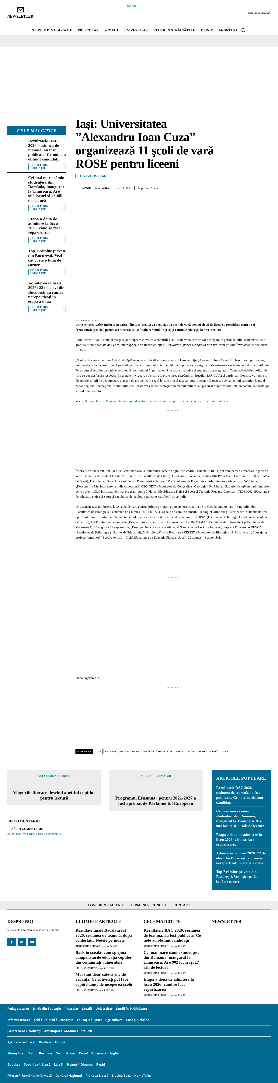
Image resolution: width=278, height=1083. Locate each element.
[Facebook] (223, 187)
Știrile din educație (39, 167)
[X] (231, 187)
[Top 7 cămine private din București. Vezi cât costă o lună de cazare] (16, 257)
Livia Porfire (101, 188)
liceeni (110, 751)
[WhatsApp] (249, 187)
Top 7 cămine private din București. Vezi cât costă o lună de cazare (47, 257)
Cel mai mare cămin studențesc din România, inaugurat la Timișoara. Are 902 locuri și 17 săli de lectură (46, 189)
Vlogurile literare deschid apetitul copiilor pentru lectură (54, 795)
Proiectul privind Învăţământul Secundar (152, 751)
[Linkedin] (258, 187)
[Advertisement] (139, 75)
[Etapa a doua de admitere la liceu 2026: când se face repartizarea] (16, 225)
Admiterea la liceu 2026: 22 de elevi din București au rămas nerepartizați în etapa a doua (46, 292)
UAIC (226, 751)
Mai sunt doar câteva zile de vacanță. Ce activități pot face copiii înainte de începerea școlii (103, 979)
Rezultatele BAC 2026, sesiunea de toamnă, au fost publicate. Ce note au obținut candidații (47, 150)
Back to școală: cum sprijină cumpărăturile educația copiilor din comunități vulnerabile (103, 957)
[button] (243, 30)
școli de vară (209, 751)
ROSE (191, 751)
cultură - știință (86, 968)
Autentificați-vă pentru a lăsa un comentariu (34, 833)
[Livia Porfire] (78, 188)
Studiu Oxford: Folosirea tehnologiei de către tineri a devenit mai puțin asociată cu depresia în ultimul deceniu (159, 401)
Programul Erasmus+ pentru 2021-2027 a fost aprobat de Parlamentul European (155, 801)
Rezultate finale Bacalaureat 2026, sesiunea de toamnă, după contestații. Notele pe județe (103, 935)
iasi (98, 751)
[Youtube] (32, 942)
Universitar (93, 176)
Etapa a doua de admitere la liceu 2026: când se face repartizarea (44, 225)
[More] (267, 187)
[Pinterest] (240, 187)
